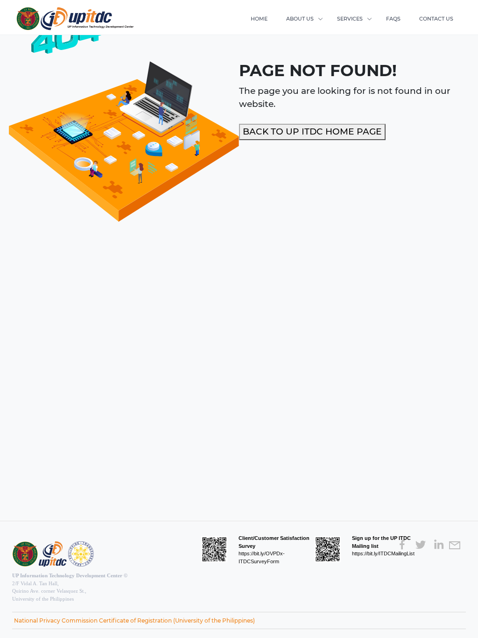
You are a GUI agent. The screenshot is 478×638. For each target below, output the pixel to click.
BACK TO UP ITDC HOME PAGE (312, 131)
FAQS (393, 18)
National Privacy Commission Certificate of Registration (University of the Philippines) (134, 620)
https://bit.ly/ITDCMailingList (383, 553)
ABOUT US (300, 18)
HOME (259, 18)
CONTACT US (436, 18)
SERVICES (350, 18)
